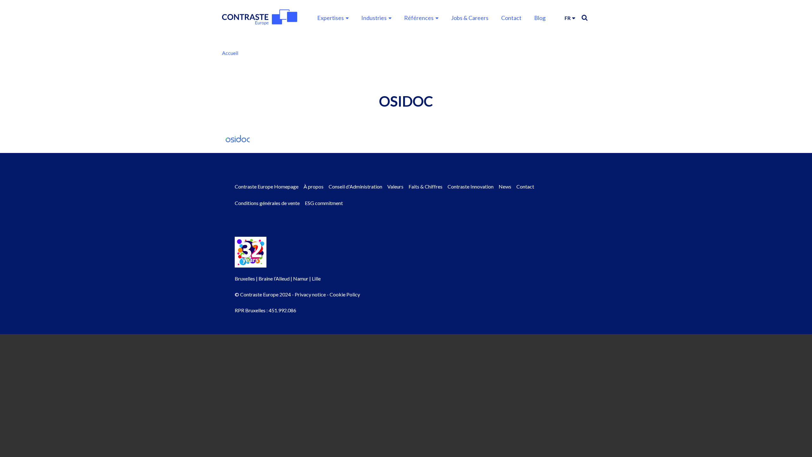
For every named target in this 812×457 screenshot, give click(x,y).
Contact (511, 17)
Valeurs (395, 186)
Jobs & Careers (469, 17)
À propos (314, 186)
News (505, 186)
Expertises (330, 17)
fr (568, 18)
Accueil (230, 53)
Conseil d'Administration (355, 186)
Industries (374, 17)
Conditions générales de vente (267, 203)
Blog (540, 17)
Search (584, 18)
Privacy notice (310, 294)
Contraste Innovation (471, 186)
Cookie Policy (345, 294)
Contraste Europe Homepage (266, 186)
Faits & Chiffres (425, 186)
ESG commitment (324, 203)
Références (419, 17)
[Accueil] (259, 17)
